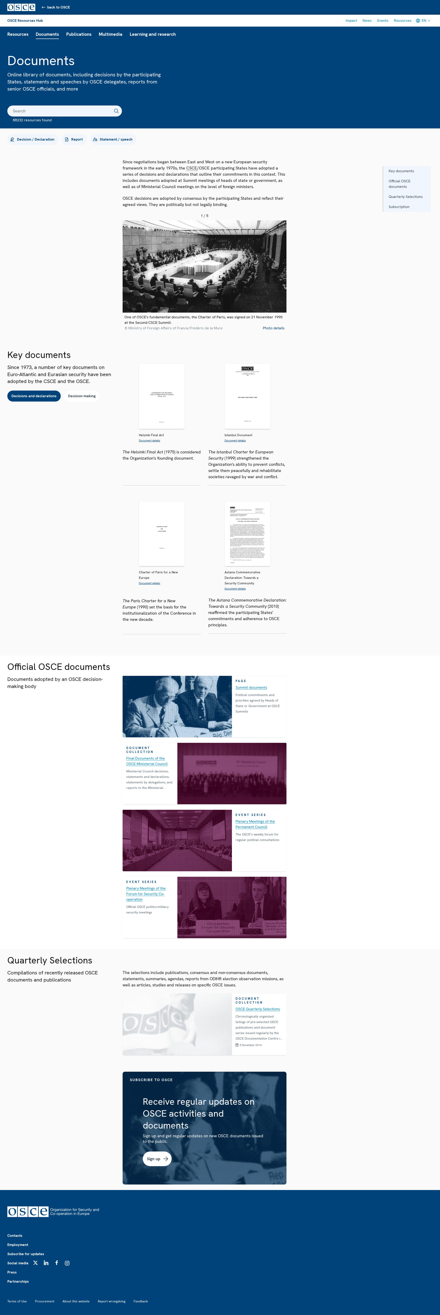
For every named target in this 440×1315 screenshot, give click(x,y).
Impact (351, 20)
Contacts (14, 1235)
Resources (403, 20)
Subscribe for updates (25, 1253)
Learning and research (153, 34)
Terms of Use (17, 1301)
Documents (47, 34)
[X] (35, 1262)
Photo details (274, 328)
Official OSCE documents (399, 184)
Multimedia (110, 34)
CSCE (191, 168)
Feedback (141, 1301)
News (367, 20)
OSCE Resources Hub (25, 20)
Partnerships (18, 1281)
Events (382, 20)
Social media (17, 1263)
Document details (149, 440)
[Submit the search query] (116, 111)
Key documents (401, 171)
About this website (76, 1301)
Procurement (44, 1301)
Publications (78, 34)
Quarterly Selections (406, 196)
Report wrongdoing (111, 1301)
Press (12, 1272)
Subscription (399, 206)
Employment (17, 1244)
